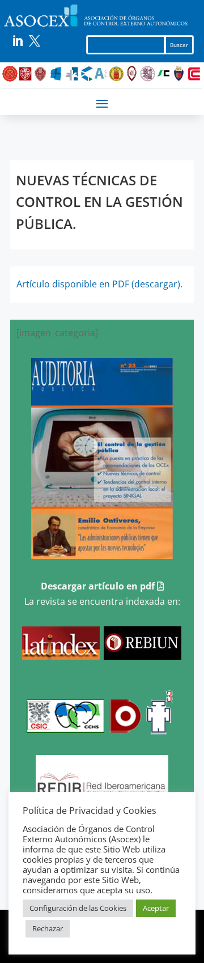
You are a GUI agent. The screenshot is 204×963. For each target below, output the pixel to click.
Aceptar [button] (156, 908)
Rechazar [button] (47, 928)
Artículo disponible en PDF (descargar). (99, 284)
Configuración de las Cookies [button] (77, 908)
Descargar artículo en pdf (99, 586)
